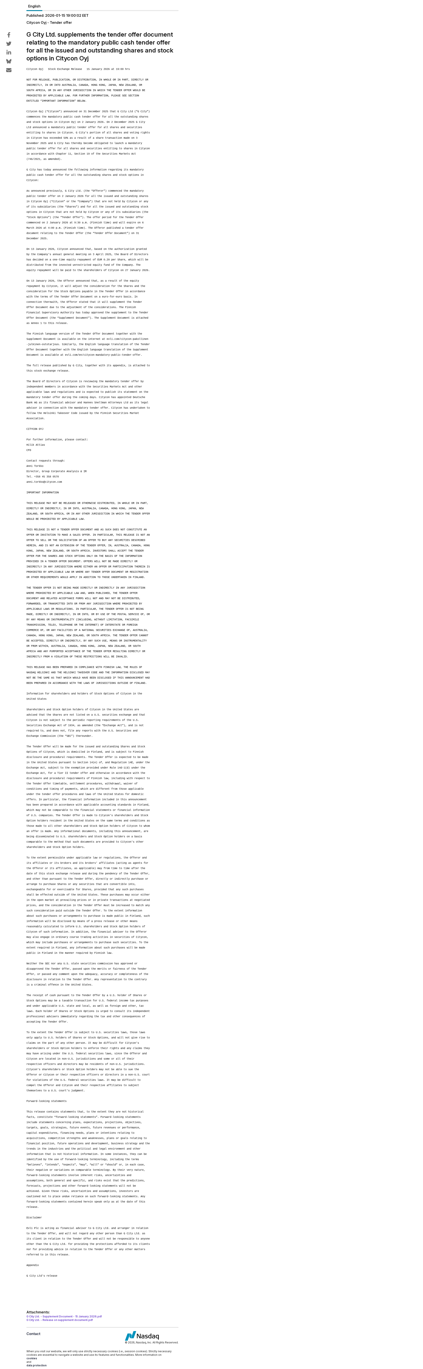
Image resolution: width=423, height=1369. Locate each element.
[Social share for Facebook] (8, 34)
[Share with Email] (8, 70)
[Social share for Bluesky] (8, 61)
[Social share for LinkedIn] (8, 52)
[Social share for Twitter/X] (8, 43)
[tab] (34, 6)
